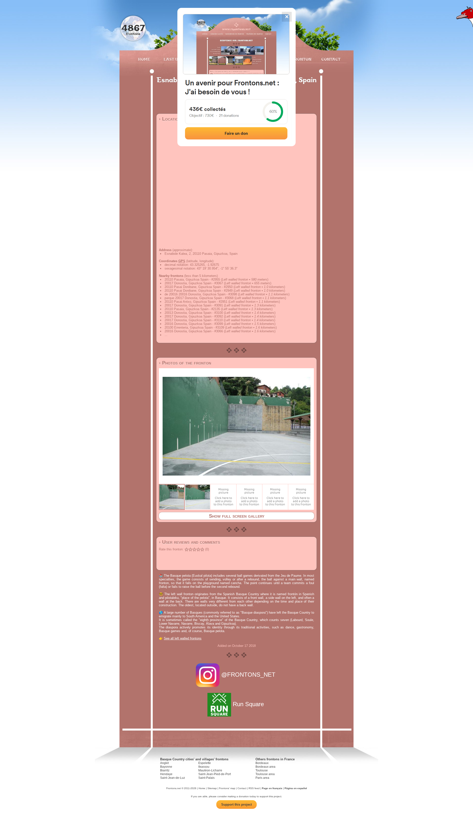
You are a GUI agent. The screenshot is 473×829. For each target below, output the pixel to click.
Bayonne (166, 766)
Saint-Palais (206, 778)
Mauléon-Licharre (210, 770)
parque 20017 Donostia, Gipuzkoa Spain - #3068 (199, 298)
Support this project (236, 804)
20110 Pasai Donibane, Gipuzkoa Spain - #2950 (199, 287)
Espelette (204, 763)
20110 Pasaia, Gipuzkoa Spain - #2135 (192, 309)
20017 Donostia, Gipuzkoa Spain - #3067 (194, 283)
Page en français (272, 788)
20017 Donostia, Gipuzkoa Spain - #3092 (194, 316)
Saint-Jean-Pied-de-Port (214, 774)
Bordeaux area (265, 766)
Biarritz (164, 770)
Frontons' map (227, 788)
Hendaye (166, 774)
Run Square (248, 704)
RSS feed (254, 788)
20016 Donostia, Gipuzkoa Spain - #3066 (194, 331)
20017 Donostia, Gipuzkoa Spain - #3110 (194, 320)
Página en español (296, 788)
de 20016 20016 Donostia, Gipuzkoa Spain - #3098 (201, 294)
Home (144, 59)
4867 (133, 28)
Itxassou (203, 766)
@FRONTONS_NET (248, 674)
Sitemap (212, 788)
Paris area (262, 778)
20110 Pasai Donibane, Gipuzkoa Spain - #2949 (199, 290)
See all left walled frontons (183, 638)
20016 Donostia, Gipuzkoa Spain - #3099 (194, 324)
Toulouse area (265, 774)
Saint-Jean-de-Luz (172, 778)
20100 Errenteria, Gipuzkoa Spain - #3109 (194, 327)
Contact (330, 59)
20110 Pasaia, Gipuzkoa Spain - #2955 (192, 279)
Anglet (164, 763)
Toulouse (261, 770)
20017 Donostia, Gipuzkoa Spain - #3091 (194, 305)
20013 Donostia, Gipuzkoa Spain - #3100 (194, 313)
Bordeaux (262, 763)
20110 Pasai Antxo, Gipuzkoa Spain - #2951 (196, 301)
